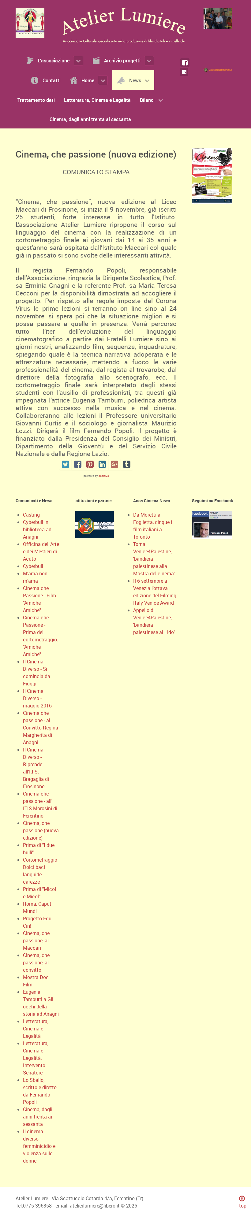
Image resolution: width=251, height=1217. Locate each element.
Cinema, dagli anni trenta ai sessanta (37, 1116)
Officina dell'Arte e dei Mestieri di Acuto (41, 551)
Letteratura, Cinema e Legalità (35, 1028)
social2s (104, 476)
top (242, 1205)
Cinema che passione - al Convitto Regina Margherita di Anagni (40, 728)
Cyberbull (33, 566)
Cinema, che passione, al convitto (36, 962)
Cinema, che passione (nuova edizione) (41, 830)
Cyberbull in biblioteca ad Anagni (37, 529)
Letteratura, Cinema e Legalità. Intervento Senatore (35, 1058)
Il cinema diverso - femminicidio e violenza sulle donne (39, 1146)
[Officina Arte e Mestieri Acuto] (219, 69)
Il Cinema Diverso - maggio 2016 (37, 698)
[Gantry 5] (219, 18)
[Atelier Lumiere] (31, 23)
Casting (31, 514)
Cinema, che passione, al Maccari (36, 940)
